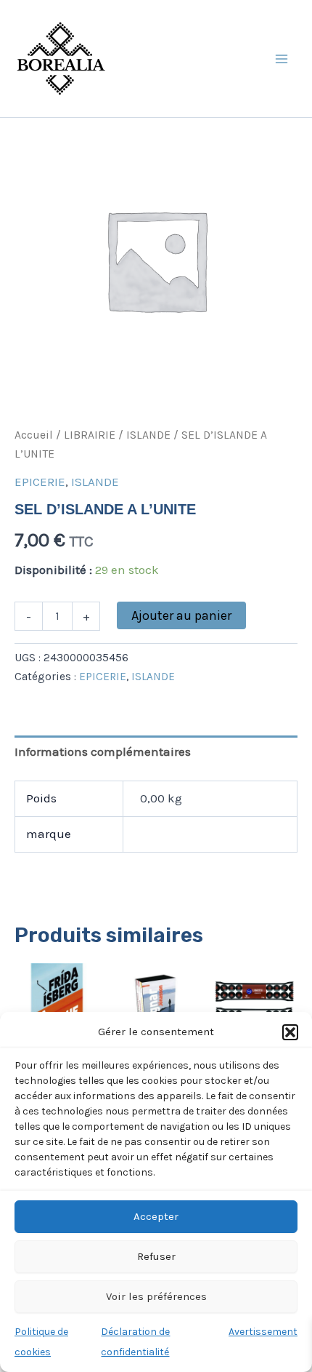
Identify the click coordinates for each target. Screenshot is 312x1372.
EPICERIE (40, 481)
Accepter (156, 1216)
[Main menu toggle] (281, 59)
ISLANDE (148, 435)
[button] (290, 1032)
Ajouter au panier (181, 615)
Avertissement (263, 1331)
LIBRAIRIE (89, 435)
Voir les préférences (156, 1296)
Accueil (34, 435)
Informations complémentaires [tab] (103, 751)
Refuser (156, 1256)
